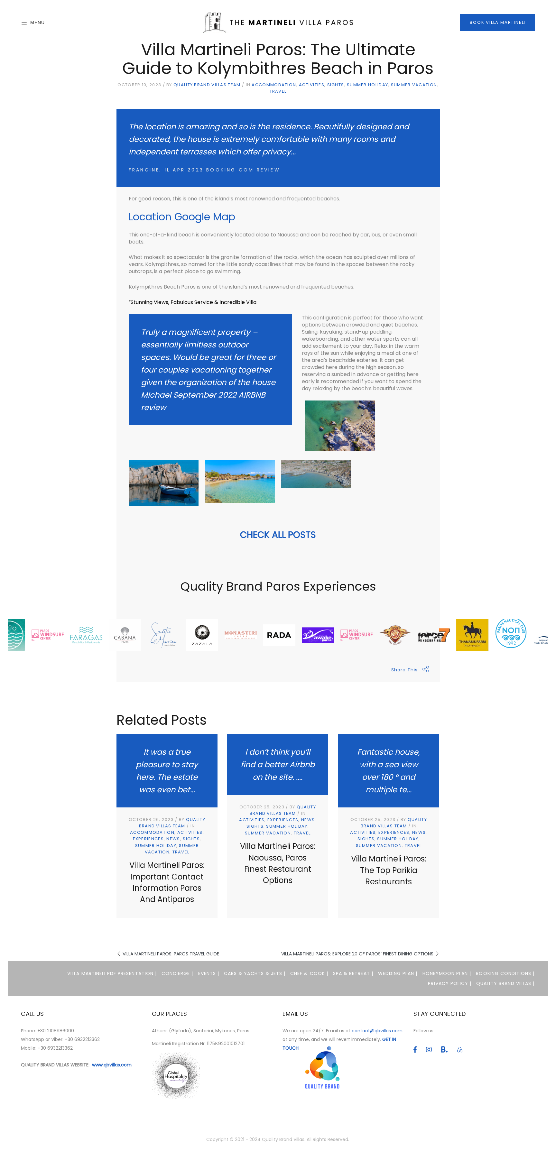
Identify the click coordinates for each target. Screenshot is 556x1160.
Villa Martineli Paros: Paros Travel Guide (171, 954)
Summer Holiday (367, 85)
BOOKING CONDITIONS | (505, 973)
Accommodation (274, 85)
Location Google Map (182, 216)
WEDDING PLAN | (398, 973)
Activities (311, 85)
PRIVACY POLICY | (449, 983)
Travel (278, 91)
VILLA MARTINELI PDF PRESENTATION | (112, 973)
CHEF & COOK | (309, 973)
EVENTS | (208, 973)
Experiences (148, 839)
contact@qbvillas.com (377, 1030)
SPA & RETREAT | (353, 973)
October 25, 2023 (261, 807)
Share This (404, 670)
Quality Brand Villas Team (207, 85)
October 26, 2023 (151, 819)
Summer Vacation (414, 85)
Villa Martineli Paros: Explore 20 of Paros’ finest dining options (357, 954)
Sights (335, 85)
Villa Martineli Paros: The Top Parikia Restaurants (388, 870)
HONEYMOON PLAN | (446, 973)
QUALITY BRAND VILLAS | (505, 983)
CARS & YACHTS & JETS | (254, 973)
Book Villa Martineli (497, 22)
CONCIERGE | (177, 973)
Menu (37, 22)
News (173, 839)
